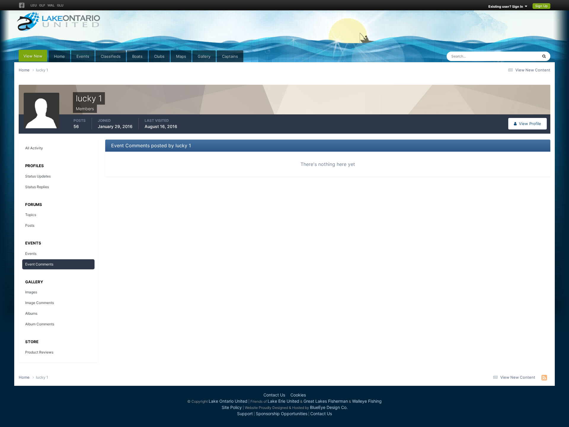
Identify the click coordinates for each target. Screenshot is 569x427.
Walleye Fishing (367, 401)
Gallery (204, 56)
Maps (181, 56)
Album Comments (39, 324)
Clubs (159, 56)
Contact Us (274, 394)
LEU (34, 5)
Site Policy (232, 407)
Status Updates (517, 56)
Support (245, 413)
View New (32, 56)
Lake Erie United (283, 401)
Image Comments (39, 302)
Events (82, 56)
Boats (137, 56)
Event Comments (39, 264)
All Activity (34, 148)
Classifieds (111, 56)
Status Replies (37, 187)
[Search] (544, 56)
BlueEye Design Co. (329, 407)
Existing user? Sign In (506, 6)
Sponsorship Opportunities (281, 413)
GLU (60, 5)
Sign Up (541, 6)
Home (59, 56)
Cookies (298, 394)
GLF (42, 5)
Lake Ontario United (228, 401)
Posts (29, 225)
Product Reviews (39, 352)
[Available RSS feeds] (544, 377)
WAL (51, 5)
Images (31, 292)
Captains (230, 56)
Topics (30, 214)
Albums (31, 313)
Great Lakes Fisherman (325, 401)
